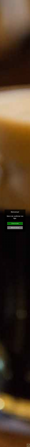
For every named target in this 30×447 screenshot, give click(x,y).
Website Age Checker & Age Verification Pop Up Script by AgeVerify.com (28, 445)
